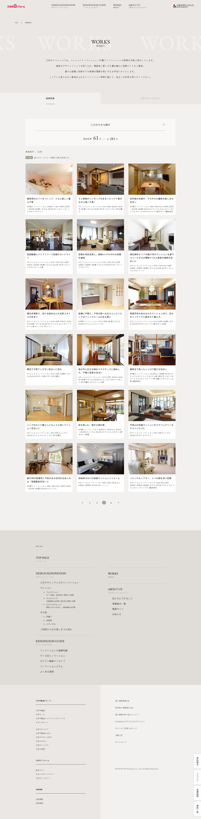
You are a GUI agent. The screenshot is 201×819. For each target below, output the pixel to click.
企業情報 (39, 799)
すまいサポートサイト (45, 774)
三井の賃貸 (40, 749)
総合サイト (40, 770)
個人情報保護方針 (122, 700)
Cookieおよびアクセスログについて (130, 721)
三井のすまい (41, 741)
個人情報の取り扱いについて (127, 714)
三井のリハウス (42, 745)
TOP (16, 22)
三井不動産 (40, 710)
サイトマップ (120, 742)
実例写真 (50, 98)
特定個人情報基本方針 (124, 707)
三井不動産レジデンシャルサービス (50, 718)
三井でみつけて (42, 729)
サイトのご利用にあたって (126, 728)
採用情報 (39, 803)
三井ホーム (40, 714)
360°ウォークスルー (151, 98)
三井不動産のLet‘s (43, 733)
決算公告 (119, 735)
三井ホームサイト (43, 778)
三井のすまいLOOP (44, 737)
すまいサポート (42, 722)
